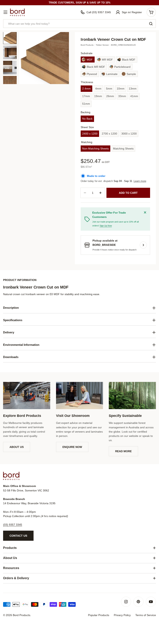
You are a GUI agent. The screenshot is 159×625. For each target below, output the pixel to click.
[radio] (88, 60)
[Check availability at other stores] (143, 245)
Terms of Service (145, 615)
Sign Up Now (106, 225)
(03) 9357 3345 (12, 524)
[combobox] (79, 23)
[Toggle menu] (5, 12)
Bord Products (87, 45)
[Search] (151, 24)
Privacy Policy (122, 615)
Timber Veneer (102, 45)
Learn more (140, 181)
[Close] (145, 212)
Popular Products (98, 615)
